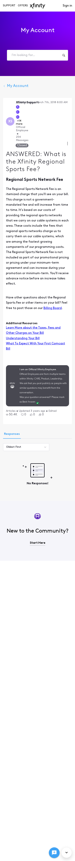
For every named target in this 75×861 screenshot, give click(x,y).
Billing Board (52, 308)
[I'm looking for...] (64, 55)
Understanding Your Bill (23, 338)
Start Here (37, 542)
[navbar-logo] (37, 6)
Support (9, 5)
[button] (11, 415)
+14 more (19, 122)
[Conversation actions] (67, 144)
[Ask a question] (54, 852)
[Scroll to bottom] (66, 852)
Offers (23, 5)
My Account (17, 86)
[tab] (12, 434)
